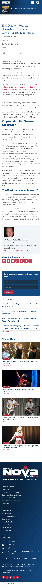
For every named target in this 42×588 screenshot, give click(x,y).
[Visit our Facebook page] (3, 577)
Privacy (22, 570)
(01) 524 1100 (10, 541)
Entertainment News (9, 516)
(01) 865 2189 (10, 544)
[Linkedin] (17, 261)
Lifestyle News (7, 528)
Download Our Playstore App (13, 498)
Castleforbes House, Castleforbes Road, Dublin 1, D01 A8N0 (23, 552)
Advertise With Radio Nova (11, 501)
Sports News (6, 519)
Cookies (28, 570)
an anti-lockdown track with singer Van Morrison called (20, 87)
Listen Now (15, 11)
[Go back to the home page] (6, 2)
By (9, 37)
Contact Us (6, 504)
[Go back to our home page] (20, 472)
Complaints (6, 573)
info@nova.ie (10, 548)
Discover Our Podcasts (10, 492)
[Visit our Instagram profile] (6, 577)
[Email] (13, 261)
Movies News (7, 525)
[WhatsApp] (22, 261)
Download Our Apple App (11, 495)
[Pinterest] (30, 261)
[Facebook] (8, 261)
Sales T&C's (15, 570)
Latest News (6, 510)
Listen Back (6, 489)
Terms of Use (6, 570)
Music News (6, 513)
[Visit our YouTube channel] (17, 577)
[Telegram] (26, 261)
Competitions (7, 530)
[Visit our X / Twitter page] (14, 577)
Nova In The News (8, 522)
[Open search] (37, 2)
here (33, 117)
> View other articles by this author (17, 250)
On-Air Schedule (8, 486)
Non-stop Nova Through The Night (23, 8)
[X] (4, 261)
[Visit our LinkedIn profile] (10, 577)
